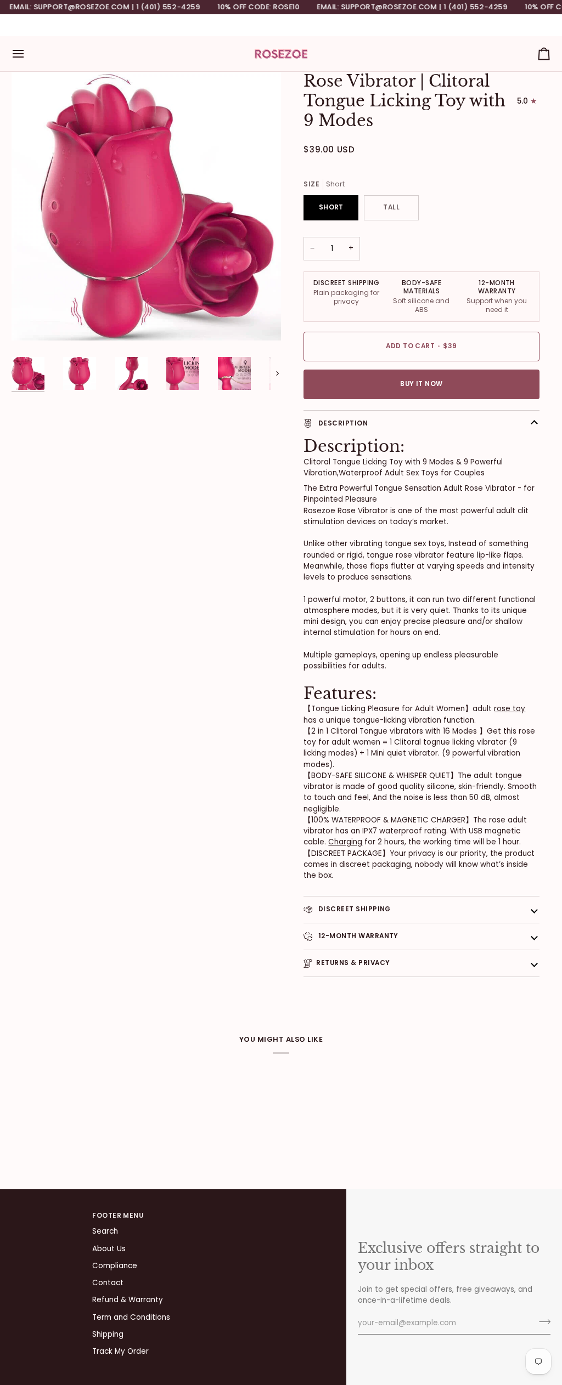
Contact (107, 1283)
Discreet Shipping (353, 909)
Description (342, 423)
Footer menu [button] (117, 1215)
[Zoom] (32, 320)
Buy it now (421, 383)
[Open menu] (28, 53)
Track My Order (120, 1351)
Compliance (114, 1266)
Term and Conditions (131, 1317)
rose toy (509, 708)
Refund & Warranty (127, 1300)
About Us (109, 1249)
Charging (345, 842)
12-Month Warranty (357, 936)
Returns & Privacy (353, 962)
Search (105, 1231)
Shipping (107, 1334)
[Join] (541, 1322)
